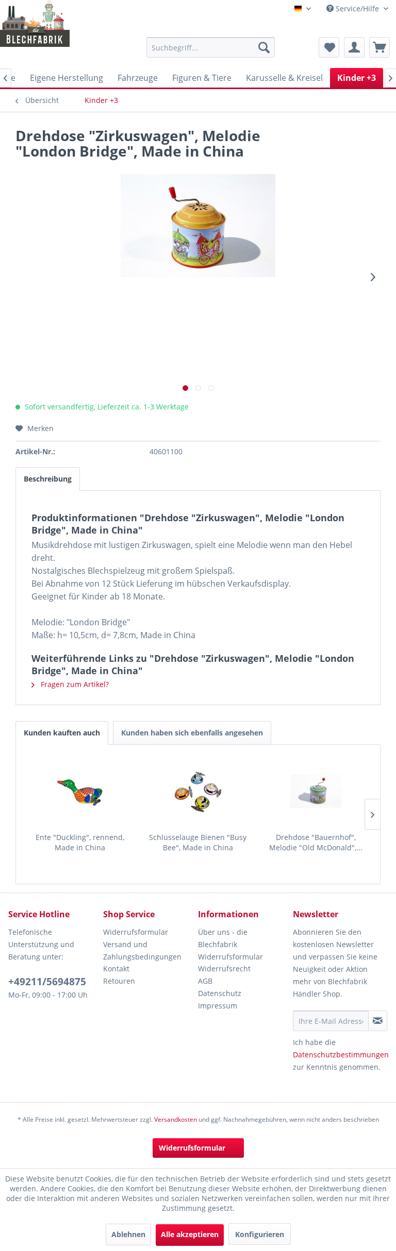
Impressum (217, 1005)
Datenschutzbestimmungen (341, 1054)
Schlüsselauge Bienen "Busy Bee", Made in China (197, 842)
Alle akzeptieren (190, 1234)
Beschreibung (48, 479)
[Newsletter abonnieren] (377, 1020)
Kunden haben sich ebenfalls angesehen (192, 733)
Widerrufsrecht (224, 968)
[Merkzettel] (329, 47)
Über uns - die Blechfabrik (223, 938)
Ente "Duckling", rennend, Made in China (80, 842)
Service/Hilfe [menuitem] (357, 8)
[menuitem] (210, 47)
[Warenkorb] (379, 47)
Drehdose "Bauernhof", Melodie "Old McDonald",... (315, 842)
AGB (205, 981)
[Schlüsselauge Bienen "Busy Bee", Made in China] (198, 791)
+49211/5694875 (47, 981)
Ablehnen (128, 1234)
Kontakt (116, 968)
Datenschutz (219, 993)
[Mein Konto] (354, 47)
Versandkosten (175, 1119)
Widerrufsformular (135, 932)
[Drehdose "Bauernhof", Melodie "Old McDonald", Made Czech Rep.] (316, 791)
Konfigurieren (259, 1234)
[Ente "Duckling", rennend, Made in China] (80, 791)
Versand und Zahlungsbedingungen (142, 950)
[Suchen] (264, 47)
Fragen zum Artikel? (74, 684)
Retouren (119, 981)
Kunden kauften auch (62, 733)
